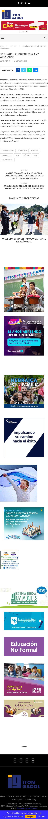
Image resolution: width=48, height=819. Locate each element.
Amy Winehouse (8, 151)
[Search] (45, 38)
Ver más (41, 816)
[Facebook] (18, 3)
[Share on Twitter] (23, 70)
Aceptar (30, 816)
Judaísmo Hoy (30, 799)
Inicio (2, 46)
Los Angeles (6, 155)
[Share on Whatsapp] (29, 70)
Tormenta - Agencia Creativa (27, 808)
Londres (34, 151)
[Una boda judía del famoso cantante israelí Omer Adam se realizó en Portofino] (24, 219)
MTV (17, 155)
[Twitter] (22, 3)
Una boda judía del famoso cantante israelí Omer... (24, 240)
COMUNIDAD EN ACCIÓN (16, 796)
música (26, 155)
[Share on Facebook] (18, 70)
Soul (35, 155)
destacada (22, 151)
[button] (2, 225)
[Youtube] (29, 3)
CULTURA (13, 46)
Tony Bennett (7, 160)
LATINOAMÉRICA (34, 796)
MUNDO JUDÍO (17, 799)
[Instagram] (25, 3)
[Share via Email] (35, 70)
